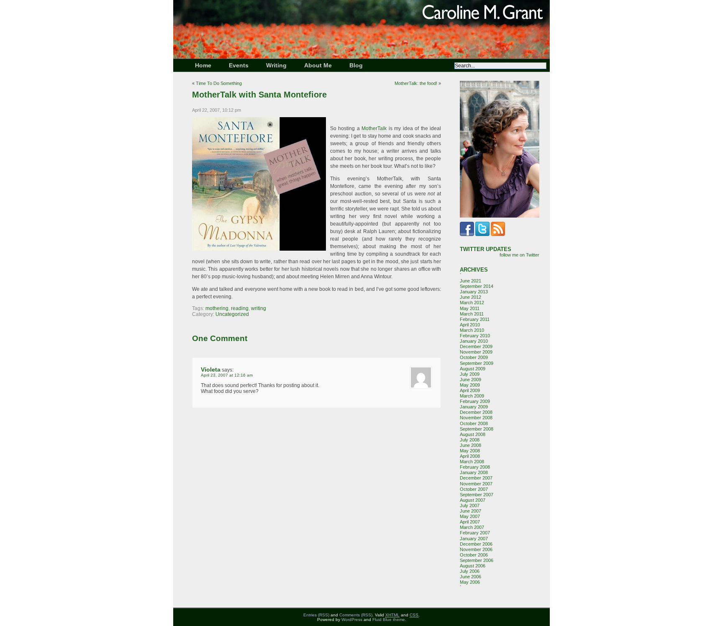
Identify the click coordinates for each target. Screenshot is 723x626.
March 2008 (472, 461)
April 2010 (470, 324)
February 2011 (475, 319)
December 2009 (476, 346)
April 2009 (470, 390)
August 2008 (472, 434)
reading (240, 308)
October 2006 (474, 554)
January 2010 (474, 341)
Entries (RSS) (316, 615)
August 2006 (472, 565)
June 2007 (470, 510)
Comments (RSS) (355, 615)
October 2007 (474, 489)
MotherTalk (374, 128)
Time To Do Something (219, 83)
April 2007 (470, 521)
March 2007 (472, 527)
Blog (356, 65)
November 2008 (476, 417)
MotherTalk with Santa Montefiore (259, 94)
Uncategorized (232, 314)
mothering (216, 308)
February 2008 (475, 467)
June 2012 (470, 297)
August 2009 (472, 368)
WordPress (351, 619)
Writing (276, 65)
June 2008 (470, 445)
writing (258, 308)
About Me (318, 65)
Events (239, 65)
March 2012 (472, 302)
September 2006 (476, 560)
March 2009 (472, 395)
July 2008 (469, 439)
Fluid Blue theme (388, 619)
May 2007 (470, 516)
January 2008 (474, 472)
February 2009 (475, 401)
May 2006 (470, 582)
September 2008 (476, 428)
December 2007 (476, 477)
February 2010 (475, 335)
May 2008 (470, 450)
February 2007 (475, 532)
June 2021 (470, 280)
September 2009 (476, 363)
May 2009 (470, 384)
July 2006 (469, 571)
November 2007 (476, 483)
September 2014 (476, 286)
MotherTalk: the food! (416, 83)
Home (203, 65)
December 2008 (476, 412)
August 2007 (472, 500)
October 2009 (474, 357)
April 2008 (470, 456)
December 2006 (476, 543)
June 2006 (470, 576)
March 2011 (472, 313)
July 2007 (469, 505)
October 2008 (474, 423)
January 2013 (474, 291)
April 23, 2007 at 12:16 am (227, 375)
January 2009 (474, 406)
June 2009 (470, 379)
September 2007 (476, 494)
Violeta (210, 369)
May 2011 (469, 308)
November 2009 (476, 351)
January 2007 (474, 538)
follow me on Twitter (519, 254)
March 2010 (472, 330)
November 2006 (476, 549)
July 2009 (469, 374)
